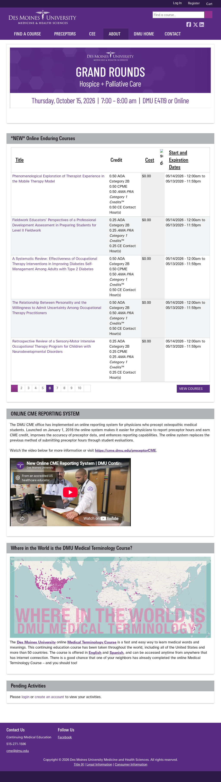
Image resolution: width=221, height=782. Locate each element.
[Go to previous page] (14, 388)
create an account (49, 697)
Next (29, 117)
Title (20, 160)
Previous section (13, 117)
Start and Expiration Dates (178, 160)
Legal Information (99, 764)
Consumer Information (131, 764)
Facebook (188, 23)
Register (194, 3)
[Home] (42, 17)
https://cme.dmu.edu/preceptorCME (125, 451)
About (114, 34)
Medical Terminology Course (91, 642)
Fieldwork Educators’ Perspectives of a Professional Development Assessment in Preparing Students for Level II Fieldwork (54, 225)
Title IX (79, 764)
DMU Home (144, 34)
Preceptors (65, 34)
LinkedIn (201, 23)
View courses (191, 389)
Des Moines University (36, 642)
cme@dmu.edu (17, 751)
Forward (208, 23)
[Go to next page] (87, 388)
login (25, 697)
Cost (149, 160)
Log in (177, 3)
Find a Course (27, 34)
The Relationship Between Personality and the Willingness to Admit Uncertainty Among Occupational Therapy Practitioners (56, 308)
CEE (92, 34)
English (95, 653)
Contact (173, 34)
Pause (21, 117)
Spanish (116, 653)
